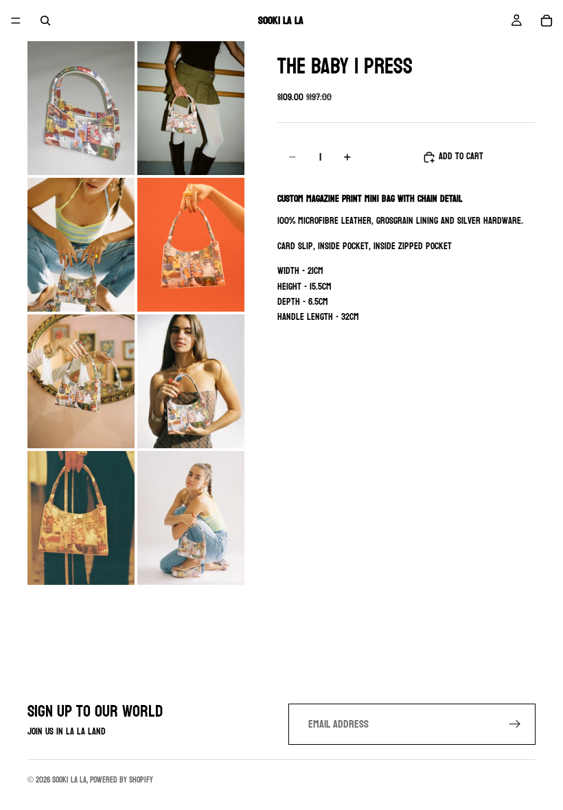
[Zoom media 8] (190, 518)
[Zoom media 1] (81, 108)
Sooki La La (69, 779)
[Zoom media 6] (190, 381)
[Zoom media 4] (190, 245)
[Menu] (16, 20)
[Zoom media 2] (190, 108)
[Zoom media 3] (81, 245)
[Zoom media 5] (81, 381)
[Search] (45, 20)
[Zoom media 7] (81, 518)
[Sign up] (515, 724)
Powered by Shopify (121, 779)
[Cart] (546, 20)
